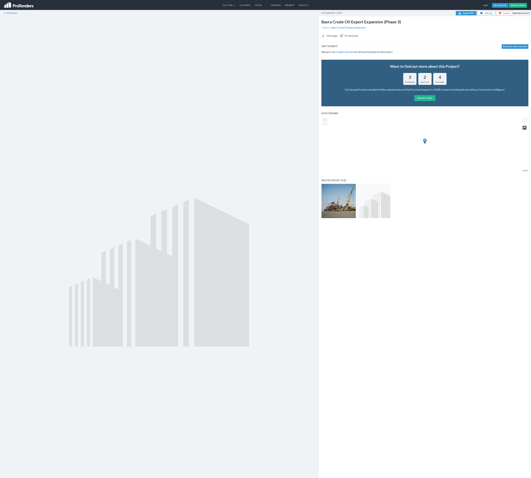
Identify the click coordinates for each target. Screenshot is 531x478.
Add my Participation (516, 46)
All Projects (12, 13)
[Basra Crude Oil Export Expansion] (339, 201)
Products (304, 5)
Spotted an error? (521, 13)
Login (485, 5)
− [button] (325, 123)
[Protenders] (19, 4)
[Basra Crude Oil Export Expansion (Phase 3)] (373, 201)
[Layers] (525, 120)
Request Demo (518, 5)
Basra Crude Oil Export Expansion (349, 27)
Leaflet (525, 170)
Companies (275, 5)
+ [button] (325, 120)
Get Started (500, 5)
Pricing (258, 5)
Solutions (227, 5)
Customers (245, 5)
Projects (289, 5)
